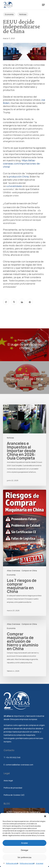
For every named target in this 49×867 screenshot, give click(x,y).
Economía (9, 14)
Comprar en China (29, 570)
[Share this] (6, 302)
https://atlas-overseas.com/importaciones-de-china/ (22, 163)
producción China (19, 176)
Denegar (24, 850)
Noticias (22, 14)
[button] (45, 816)
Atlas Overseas (13, 570)
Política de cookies (12, 863)
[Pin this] (30, 302)
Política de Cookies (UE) (14, 795)
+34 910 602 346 (13, 757)
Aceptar (24, 843)
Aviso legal (39, 863)
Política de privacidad (27, 863)
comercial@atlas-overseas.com (19, 764)
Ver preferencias (24, 857)
